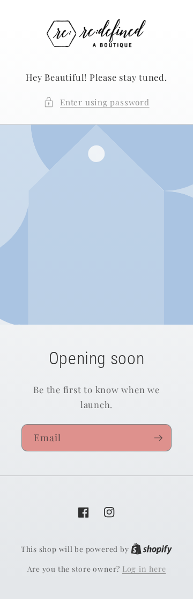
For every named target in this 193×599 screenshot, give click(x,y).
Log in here (144, 569)
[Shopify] (151, 549)
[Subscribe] (158, 438)
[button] (96, 102)
